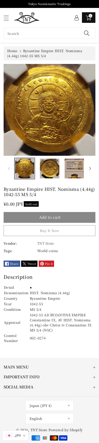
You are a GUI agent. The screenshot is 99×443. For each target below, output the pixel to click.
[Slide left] (9, 168)
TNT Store (39, 429)
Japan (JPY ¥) (41, 405)
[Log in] (76, 17)
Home (12, 50)
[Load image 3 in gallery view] (74, 168)
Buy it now (49, 230)
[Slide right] (90, 168)
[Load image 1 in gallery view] (25, 168)
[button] (8, 18)
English (36, 418)
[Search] (86, 33)
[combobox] (49, 33)
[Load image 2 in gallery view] (49, 168)
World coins (47, 250)
